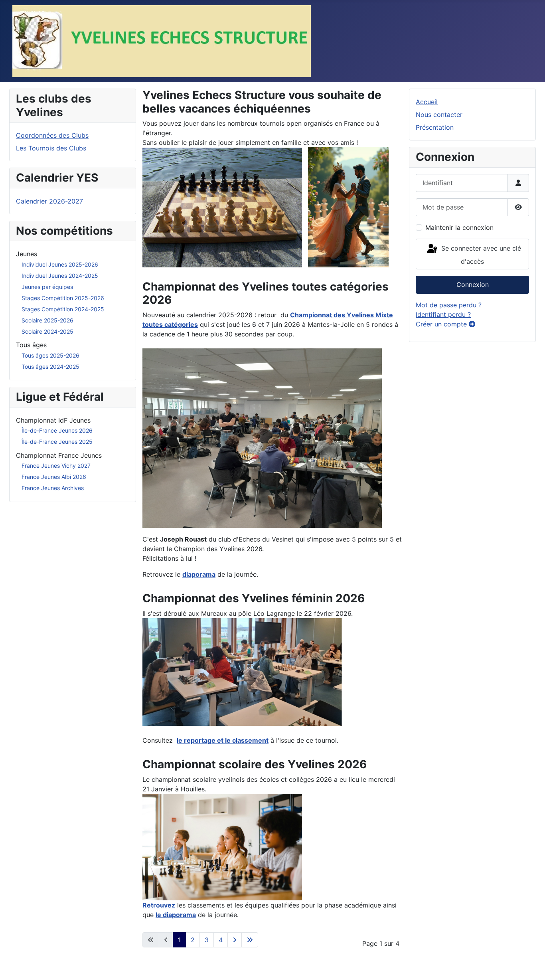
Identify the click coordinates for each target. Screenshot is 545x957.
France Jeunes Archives (53, 487)
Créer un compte (442, 324)
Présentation (435, 127)
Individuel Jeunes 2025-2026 (60, 264)
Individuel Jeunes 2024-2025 (60, 275)
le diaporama (176, 915)
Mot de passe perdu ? (449, 305)
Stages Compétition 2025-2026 (63, 298)
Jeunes (26, 254)
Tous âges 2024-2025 (50, 366)
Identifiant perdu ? (443, 314)
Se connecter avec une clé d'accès (480, 255)
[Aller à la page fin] (249, 939)
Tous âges (31, 345)
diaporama (198, 574)
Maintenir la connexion (459, 227)
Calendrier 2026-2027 (49, 201)
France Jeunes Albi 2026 (54, 476)
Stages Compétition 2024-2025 (63, 309)
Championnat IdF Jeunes (53, 420)
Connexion (472, 285)
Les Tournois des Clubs (51, 148)
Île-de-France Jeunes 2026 (57, 430)
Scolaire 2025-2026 (47, 320)
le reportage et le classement (223, 740)
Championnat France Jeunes (59, 455)
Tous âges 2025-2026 (50, 355)
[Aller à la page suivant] (234, 939)
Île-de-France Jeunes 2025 (57, 441)
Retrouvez (158, 905)
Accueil (427, 102)
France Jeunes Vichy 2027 (56, 465)
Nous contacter (439, 115)
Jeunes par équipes (47, 286)
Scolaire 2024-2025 (47, 331)
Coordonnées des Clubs (52, 135)
